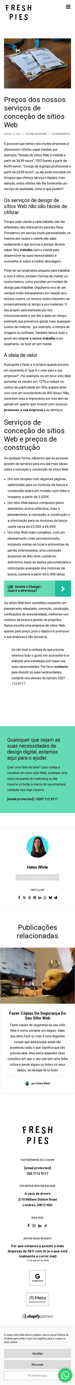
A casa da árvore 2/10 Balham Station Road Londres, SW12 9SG (37, 1199)
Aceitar (37, 1353)
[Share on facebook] (19, 897)
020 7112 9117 (37, 1174)
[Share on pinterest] (34, 897)
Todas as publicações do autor (37, 877)
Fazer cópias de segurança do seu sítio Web (37, 1015)
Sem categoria (38, 134)
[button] (68, 6)
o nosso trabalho (42, 338)
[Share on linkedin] (40, 897)
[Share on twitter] (24, 897)
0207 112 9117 (47, 799)
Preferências (37, 1375)
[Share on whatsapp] (45, 897)
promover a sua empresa (23, 410)
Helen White (63, 134)
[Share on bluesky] (50, 897)
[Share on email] (55, 897)
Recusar (38, 1364)
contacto (61, 667)
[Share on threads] (29, 897)
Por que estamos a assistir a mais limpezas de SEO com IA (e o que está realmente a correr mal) (37, 1251)
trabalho (26, 250)
